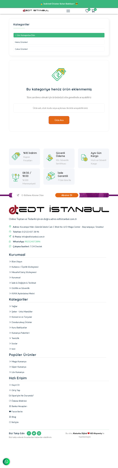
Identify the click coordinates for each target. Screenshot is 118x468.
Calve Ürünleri (21, 49)
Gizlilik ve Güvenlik (20, 288)
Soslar (14, 343)
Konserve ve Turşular (21, 317)
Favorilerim (17, 411)
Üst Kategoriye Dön (26, 35)
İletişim (15, 422)
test (13, 348)
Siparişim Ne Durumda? (22, 395)
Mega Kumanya (18, 361)
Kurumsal (15, 277)
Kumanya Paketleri (20, 333)
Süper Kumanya (18, 366)
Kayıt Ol (15, 385)
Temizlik (15, 338)
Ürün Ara (59, 120)
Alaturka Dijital (80, 433)
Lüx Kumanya (17, 372)
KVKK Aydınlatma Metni (23, 293)
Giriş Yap (15, 390)
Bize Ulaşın (16, 261)
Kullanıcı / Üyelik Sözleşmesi (24, 266)
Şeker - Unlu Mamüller (22, 311)
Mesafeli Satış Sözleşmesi (23, 272)
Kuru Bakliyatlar (19, 327)
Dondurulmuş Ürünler (21, 322)
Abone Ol (66, 195)
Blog (13, 417)
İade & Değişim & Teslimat (23, 282)
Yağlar (14, 306)
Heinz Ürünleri (21, 42)
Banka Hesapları (19, 406)
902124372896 (32, 241)
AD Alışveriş (96, 433)
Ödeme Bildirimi (19, 401)
